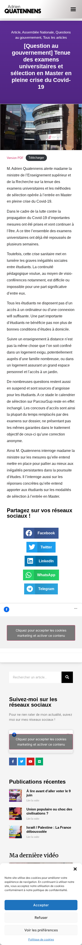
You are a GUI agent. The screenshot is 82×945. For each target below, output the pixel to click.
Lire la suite (32, 800)
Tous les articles (55, 37)
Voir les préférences (41, 930)
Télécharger (36, 158)
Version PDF (15, 158)
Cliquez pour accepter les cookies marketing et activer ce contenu (41, 632)
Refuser (41, 917)
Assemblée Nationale (38, 32)
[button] (75, 869)
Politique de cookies (41, 939)
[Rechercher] (67, 677)
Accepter (41, 905)
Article (15, 32)
